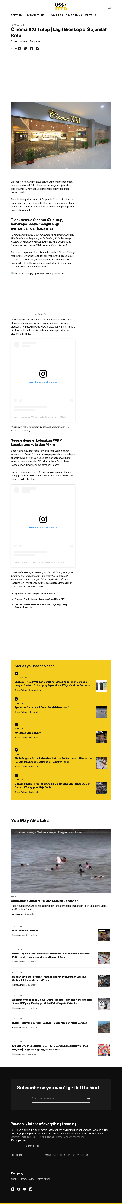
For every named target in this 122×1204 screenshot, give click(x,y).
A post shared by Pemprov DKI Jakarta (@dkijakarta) (40, 562)
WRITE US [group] (91, 15)
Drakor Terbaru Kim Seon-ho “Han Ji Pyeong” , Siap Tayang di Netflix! (41, 605)
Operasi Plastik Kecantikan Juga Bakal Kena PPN (40, 599)
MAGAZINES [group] (56, 15)
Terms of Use (43, 1178)
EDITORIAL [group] (17, 15)
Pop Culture (18, 25)
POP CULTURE (35, 15)
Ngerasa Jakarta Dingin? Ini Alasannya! (35, 593)
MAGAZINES (51, 1155)
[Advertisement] (61, 80)
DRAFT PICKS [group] (74, 15)
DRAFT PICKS (67, 1155)
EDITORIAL (16, 1155)
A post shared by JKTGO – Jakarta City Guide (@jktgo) (40, 417)
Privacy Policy (27, 1178)
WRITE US (82, 1155)
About (14, 1178)
